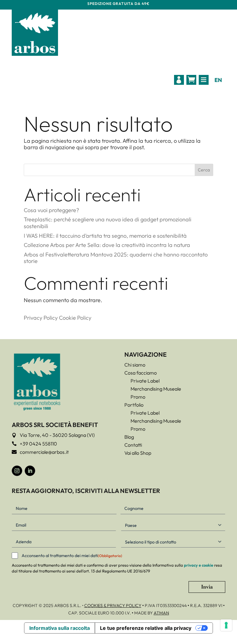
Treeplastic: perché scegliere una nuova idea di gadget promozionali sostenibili (107, 223)
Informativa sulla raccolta (59, 628)
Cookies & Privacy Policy (112, 605)
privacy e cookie (198, 565)
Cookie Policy (75, 317)
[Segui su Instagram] (17, 471)
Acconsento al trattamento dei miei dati (72, 555)
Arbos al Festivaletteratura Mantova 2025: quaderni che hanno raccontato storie (116, 258)
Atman (161, 613)
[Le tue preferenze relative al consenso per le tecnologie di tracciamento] (226, 625)
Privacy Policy (41, 317)
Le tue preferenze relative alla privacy (145, 628)
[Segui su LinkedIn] (30, 471)
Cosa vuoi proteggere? (51, 210)
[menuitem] (179, 80)
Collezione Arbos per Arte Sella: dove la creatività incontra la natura (107, 244)
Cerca (204, 170)
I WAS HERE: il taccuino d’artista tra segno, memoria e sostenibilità (105, 235)
